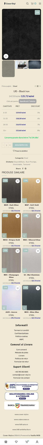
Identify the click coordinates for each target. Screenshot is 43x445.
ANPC (21, 339)
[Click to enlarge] (6, 56)
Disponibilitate (19, 162)
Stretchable (17, 164)
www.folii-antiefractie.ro (21, 429)
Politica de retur (21, 359)
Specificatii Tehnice (27, 101)
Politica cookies (21, 336)
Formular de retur (21, 362)
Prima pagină (6, 86)
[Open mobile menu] (40, 3)
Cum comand (21, 350)
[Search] (27, 3)
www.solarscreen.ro (21, 419)
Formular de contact (21, 378)
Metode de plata (21, 353)
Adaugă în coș (21, 145)
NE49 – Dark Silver (11, 205)
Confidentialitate (21, 333)
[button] (4, 200)
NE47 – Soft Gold (32, 205)
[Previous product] (35, 86)
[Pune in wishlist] (18, 181)
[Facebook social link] (23, 168)
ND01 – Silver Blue (31, 312)
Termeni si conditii (21, 330)
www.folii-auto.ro (21, 424)
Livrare (21, 356)
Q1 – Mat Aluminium (32, 275)
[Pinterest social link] (25, 168)
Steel (15, 86)
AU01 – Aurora (11, 312)
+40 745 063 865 (21, 372)
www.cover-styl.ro (21, 414)
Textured (26, 164)
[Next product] (40, 86)
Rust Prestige (31, 162)
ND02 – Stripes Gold (11, 240)
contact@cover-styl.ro (21, 375)
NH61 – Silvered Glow (31, 240)
